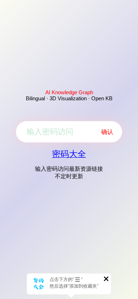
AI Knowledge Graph (69, 92)
